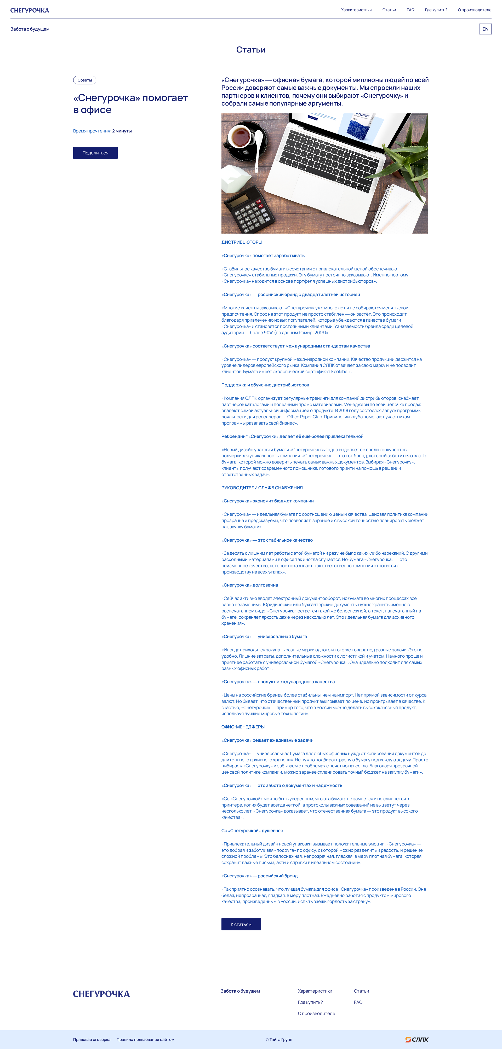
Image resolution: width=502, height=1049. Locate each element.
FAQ (410, 10)
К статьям (241, 924)
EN (485, 29)
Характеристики (356, 10)
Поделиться (95, 153)
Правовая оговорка (92, 1039)
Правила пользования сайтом (145, 1039)
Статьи (389, 10)
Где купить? (436, 10)
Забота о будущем (29, 29)
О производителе (475, 10)
